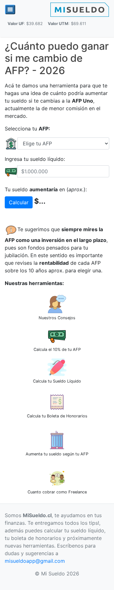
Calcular (18, 202)
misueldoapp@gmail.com (35, 561)
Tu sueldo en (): (46, 189)
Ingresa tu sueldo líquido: (35, 159)
